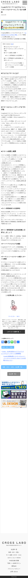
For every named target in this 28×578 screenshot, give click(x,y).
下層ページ (14, 563)
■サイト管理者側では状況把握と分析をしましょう (13, 59)
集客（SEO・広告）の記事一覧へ (13, 367)
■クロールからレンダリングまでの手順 (13, 49)
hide (12, 44)
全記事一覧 (14, 549)
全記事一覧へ (13, 374)
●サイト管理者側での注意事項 (13, 55)
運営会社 (14, 566)
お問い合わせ (14, 571)
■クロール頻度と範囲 (10, 52)
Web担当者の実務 (14, 560)
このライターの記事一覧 (13, 331)
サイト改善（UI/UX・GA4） (14, 555)
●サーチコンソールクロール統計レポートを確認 (14, 66)
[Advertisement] (14, 469)
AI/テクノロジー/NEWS (14, 557)
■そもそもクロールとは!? (11, 46)
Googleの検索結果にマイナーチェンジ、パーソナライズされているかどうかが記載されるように (14, 358)
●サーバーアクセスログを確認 (13, 63)
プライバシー (14, 568)
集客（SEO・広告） (7, 347)
